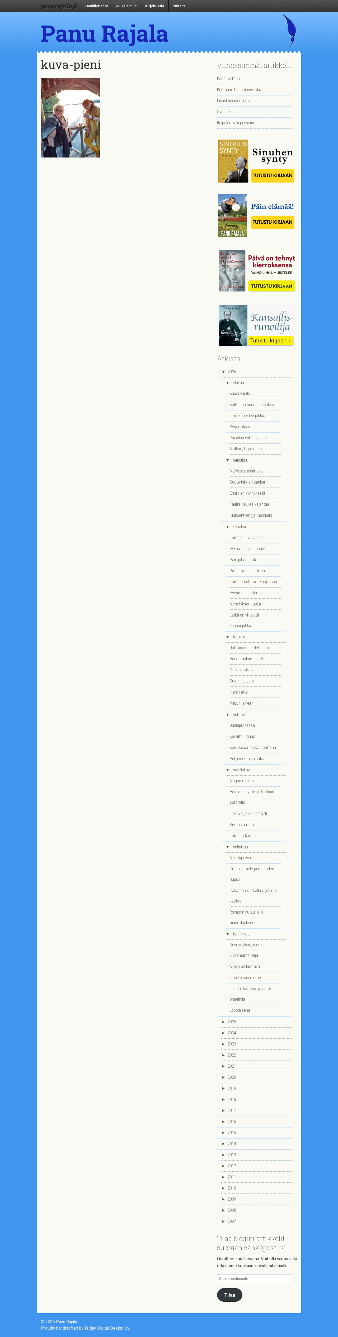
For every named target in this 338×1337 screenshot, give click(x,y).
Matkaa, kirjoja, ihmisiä (248, 448)
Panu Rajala (105, 33)
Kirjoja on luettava (245, 966)
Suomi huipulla (242, 681)
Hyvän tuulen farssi (246, 592)
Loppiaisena (240, 1010)
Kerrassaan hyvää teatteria (253, 747)
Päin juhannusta (243, 559)
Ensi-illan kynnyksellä (247, 493)
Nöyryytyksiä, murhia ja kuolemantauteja (249, 950)
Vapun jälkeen (241, 703)
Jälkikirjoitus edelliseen (249, 647)
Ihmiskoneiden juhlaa (234, 100)
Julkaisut (124, 6)
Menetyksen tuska (245, 604)
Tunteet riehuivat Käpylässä (253, 581)
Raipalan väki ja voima (235, 122)
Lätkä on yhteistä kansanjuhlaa (244, 620)
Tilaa (229, 1295)
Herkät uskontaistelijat (249, 658)
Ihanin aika (239, 692)
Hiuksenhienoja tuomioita (251, 515)
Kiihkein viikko (241, 669)
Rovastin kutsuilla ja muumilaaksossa (246, 917)
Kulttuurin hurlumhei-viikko (239, 89)
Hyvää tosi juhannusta (248, 548)
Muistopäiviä (240, 857)
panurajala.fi (59, 6)
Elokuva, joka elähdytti (248, 813)
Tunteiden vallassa (246, 537)
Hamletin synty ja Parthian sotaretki (252, 797)
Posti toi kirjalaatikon (247, 570)
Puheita (179, 6)
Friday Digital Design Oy (107, 1328)
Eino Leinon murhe (245, 977)
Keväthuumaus (242, 736)
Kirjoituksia (154, 6)
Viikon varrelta (242, 824)
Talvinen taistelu (243, 835)
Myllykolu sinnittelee (247, 471)
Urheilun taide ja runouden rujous (252, 874)
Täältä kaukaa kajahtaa (249, 504)
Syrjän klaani (227, 111)
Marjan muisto (242, 780)
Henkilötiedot (96, 6)
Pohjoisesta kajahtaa (247, 758)
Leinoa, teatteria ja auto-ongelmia (250, 994)
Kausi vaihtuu (228, 78)
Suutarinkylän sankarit (248, 482)
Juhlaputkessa (242, 725)
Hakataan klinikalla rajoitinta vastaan (253, 896)
